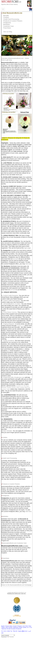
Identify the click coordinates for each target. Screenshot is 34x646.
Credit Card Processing (11, 19)
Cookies (6, 17)
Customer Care (8, 26)
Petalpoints (7, 22)
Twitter (17, 387)
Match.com (27, 387)
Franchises (7, 28)
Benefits (6, 15)
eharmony (3, 389)
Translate (11, 637)
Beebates (6, 24)
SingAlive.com (20, 325)
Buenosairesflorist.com (21, 592)
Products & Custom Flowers (12, 21)
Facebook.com (19, 385)
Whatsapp (3, 387)
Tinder (8, 389)
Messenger (26, 385)
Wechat (13, 387)
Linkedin (22, 387)
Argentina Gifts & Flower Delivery (9, 4)
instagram (9, 387)
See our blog (7, 31)
